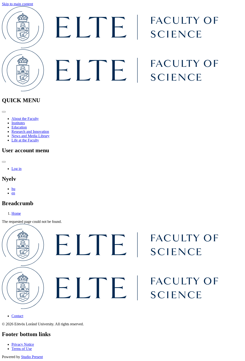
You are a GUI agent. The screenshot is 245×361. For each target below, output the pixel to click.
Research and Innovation (30, 132)
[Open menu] (4, 112)
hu (13, 189)
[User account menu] (4, 162)
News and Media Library (30, 136)
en (13, 193)
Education (19, 127)
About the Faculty (25, 119)
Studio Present (32, 357)
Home (16, 213)
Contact (17, 316)
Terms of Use (21, 349)
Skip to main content (17, 4)
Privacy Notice (22, 344)
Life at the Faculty (25, 140)
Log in (16, 169)
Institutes (18, 123)
